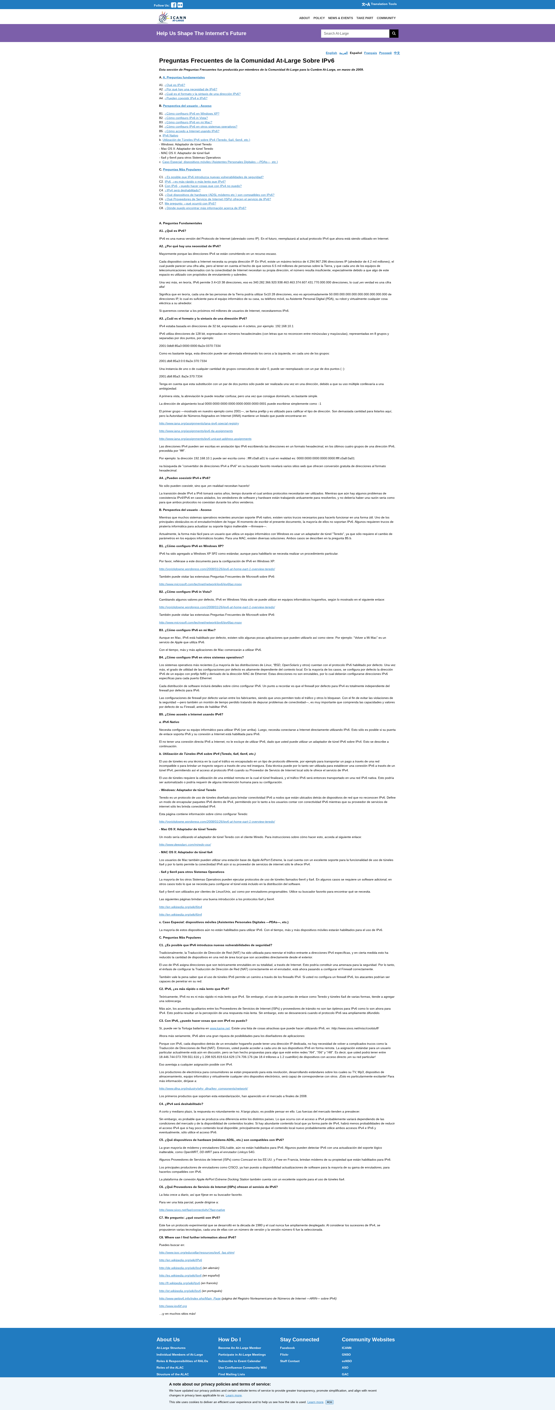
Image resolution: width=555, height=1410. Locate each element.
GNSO (346, 1354)
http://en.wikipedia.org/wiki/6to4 (180, 907)
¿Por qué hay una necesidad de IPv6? (191, 89)
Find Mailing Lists (231, 1374)
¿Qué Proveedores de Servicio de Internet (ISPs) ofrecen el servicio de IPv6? (218, 199)
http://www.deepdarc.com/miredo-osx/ (185, 844)
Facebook (287, 1348)
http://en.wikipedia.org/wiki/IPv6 (180, 1260)
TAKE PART (364, 18)
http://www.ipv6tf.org (173, 1306)
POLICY (319, 18)
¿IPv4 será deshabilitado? (183, 190)
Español (356, 53)
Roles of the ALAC (170, 1367)
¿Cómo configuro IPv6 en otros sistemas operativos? (201, 126)
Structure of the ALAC (173, 1374)
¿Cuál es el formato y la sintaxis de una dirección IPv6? (203, 94)
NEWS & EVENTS (340, 18)
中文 (397, 53)
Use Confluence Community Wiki (242, 1367)
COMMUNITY (386, 18)
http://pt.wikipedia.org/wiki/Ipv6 (180, 1291)
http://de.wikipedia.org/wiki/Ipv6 (180, 1268)
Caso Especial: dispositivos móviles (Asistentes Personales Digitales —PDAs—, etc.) (220, 162)
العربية (343, 53)
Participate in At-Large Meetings (242, 1354)
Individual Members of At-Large (180, 1354)
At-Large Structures (171, 1348)
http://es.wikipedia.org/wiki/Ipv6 (180, 1275)
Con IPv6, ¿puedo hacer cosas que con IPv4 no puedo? (203, 186)
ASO (345, 1367)
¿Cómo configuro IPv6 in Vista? (186, 118)
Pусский (385, 53)
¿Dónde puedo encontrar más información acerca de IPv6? (205, 208)
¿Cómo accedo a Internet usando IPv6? (192, 131)
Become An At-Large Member (239, 1348)
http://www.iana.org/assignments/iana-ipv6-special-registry (199, 423)
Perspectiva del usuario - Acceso (187, 105)
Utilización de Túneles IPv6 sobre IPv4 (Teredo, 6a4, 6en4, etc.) (206, 139)
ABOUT (304, 18)
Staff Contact (290, 1361)
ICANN (346, 1348)
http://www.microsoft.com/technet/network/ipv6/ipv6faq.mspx (200, 584)
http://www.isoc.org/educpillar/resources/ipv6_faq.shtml (196, 1252)
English (331, 53)
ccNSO (347, 1361)
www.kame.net (220, 1028)
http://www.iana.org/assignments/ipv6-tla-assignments (196, 431)
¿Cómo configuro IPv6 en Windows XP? (192, 113)
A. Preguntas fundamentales (184, 77)
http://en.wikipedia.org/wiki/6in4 (180, 914)
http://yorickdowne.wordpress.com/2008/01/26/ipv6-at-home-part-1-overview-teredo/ (217, 569)
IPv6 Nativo (170, 135)
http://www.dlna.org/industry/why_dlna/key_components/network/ (203, 1088)
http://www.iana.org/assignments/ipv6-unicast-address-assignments (205, 438)
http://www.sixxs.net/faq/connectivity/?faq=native (192, 1210)
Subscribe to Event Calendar (239, 1361)
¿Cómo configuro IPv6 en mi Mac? (188, 122)
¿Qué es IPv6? (175, 85)
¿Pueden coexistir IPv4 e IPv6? (186, 98)
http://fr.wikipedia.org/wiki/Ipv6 (179, 1283)
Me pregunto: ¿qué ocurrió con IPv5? (190, 203)
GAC (345, 1374)
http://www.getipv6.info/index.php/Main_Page (190, 1298)
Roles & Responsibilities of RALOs (182, 1361)
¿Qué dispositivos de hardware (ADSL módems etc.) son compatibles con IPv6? (219, 195)
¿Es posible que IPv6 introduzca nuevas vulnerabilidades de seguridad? (214, 177)
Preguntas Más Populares (182, 169)
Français (370, 53)
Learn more (234, 1395)
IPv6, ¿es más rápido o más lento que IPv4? (195, 181)
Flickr (284, 1354)
